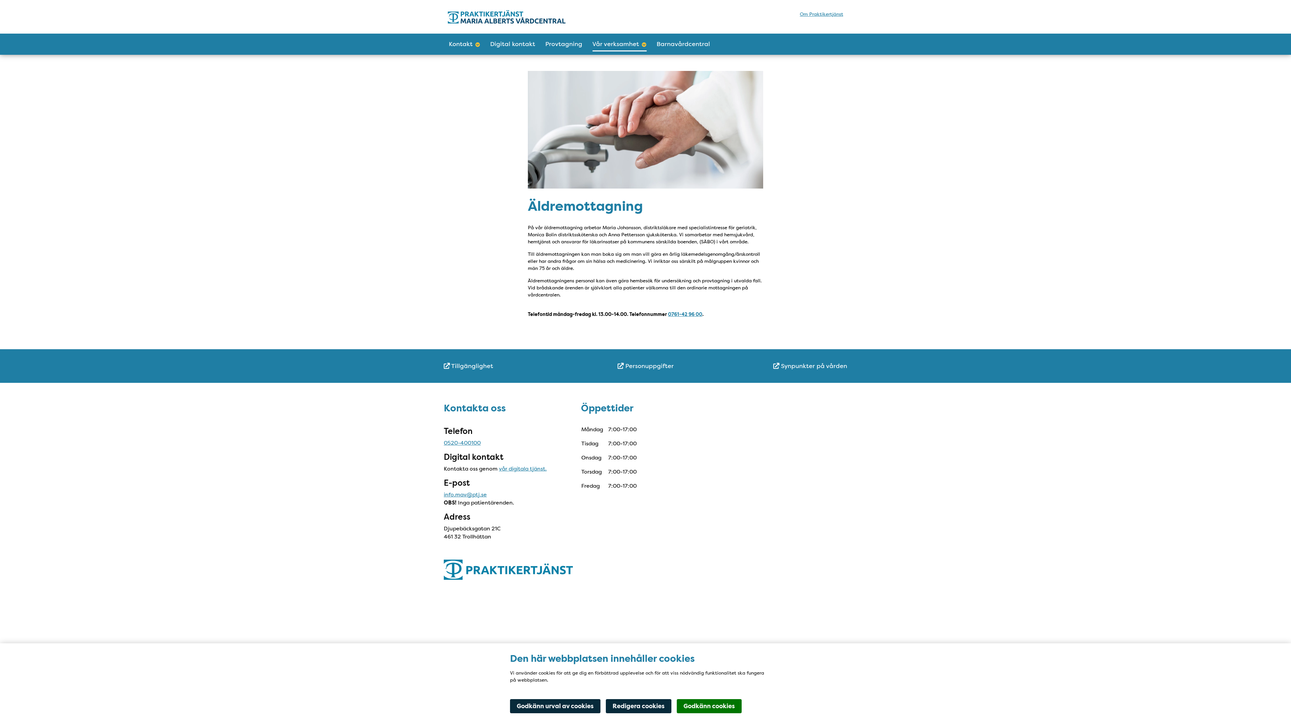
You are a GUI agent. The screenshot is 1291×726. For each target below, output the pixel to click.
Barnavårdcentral (683, 44)
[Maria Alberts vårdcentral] (506, 16)
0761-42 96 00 (685, 314)
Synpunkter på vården (813, 366)
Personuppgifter (649, 366)
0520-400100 (462, 442)
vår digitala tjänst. (523, 468)
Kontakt (461, 44)
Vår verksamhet (615, 44)
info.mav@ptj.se (465, 494)
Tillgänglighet (471, 366)
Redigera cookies (639, 706)
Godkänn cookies (709, 706)
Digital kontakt (512, 44)
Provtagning (563, 44)
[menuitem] (511, 366)
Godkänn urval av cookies (555, 706)
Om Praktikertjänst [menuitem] (821, 14)
